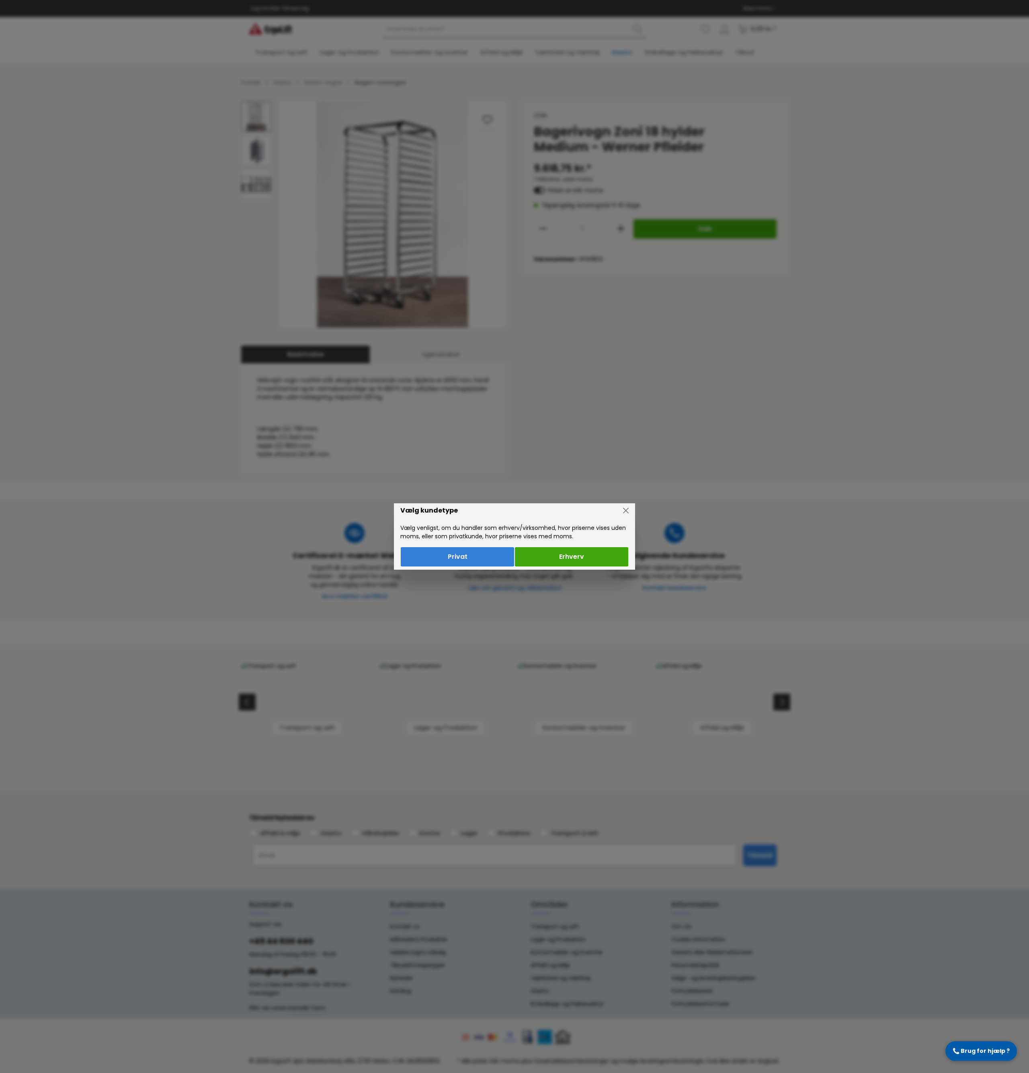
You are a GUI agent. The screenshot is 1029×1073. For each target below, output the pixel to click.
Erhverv (571, 556)
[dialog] (514, 536)
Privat (457, 556)
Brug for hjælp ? (981, 1051)
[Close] (626, 511)
